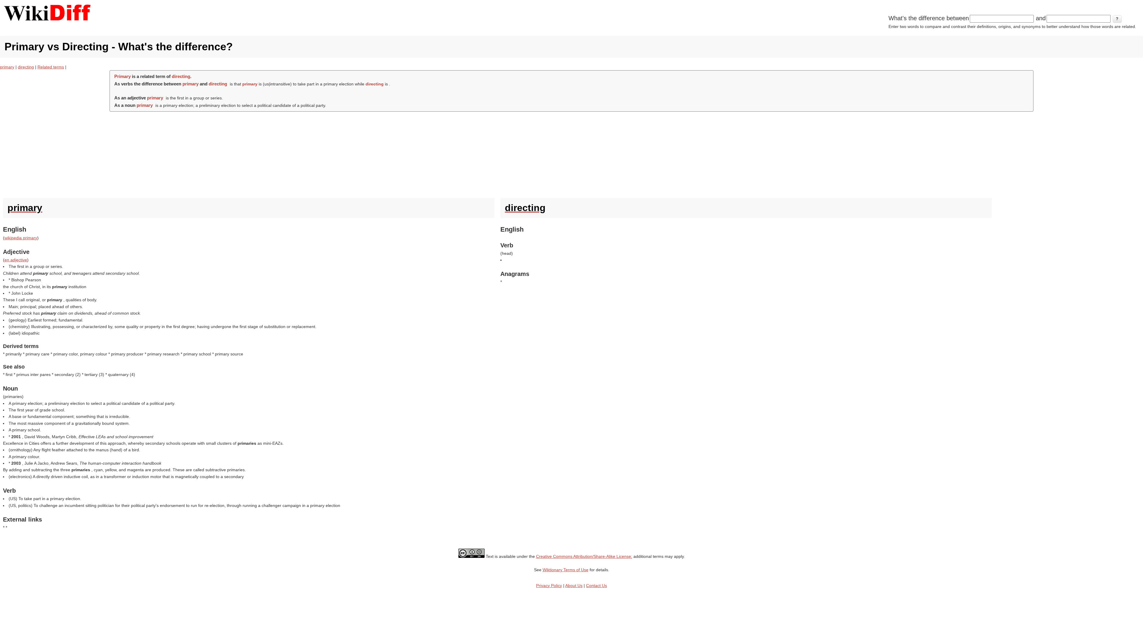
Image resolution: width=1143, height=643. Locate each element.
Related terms (51, 67)
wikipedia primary (20, 237)
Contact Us (596, 585)
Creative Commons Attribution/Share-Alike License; (584, 556)
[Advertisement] (571, 153)
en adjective (15, 259)
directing (26, 67)
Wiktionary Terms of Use (565, 569)
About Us (574, 585)
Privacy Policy (549, 585)
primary (7, 67)
